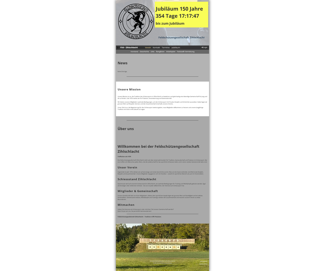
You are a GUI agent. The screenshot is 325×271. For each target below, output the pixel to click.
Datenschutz (203, 264)
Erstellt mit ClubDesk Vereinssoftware (162, 263)
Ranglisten (160, 51)
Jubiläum (175, 47)
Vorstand (134, 51)
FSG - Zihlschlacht (129, 47)
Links (152, 51)
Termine (166, 47)
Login (205, 47)
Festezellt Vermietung (185, 51)
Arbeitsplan (170, 51)
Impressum (203, 261)
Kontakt (156, 47)
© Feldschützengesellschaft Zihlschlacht (162, 261)
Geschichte (144, 51)
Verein (148, 47)
